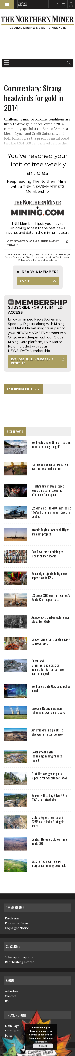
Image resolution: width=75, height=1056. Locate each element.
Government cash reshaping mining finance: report (47, 756)
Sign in (25, 280)
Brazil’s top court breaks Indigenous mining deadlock (48, 863)
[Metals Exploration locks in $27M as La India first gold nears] (15, 826)
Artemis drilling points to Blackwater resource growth (48, 732)
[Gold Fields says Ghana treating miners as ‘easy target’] (15, 451)
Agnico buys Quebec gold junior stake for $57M (50, 619)
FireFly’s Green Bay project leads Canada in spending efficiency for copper (47, 490)
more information (44, 1040)
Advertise (11, 991)
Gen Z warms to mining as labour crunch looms (47, 553)
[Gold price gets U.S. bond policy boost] (15, 695)
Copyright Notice (17, 928)
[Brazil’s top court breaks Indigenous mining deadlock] (15, 869)
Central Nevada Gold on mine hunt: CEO (49, 841)
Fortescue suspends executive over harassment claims (49, 466)
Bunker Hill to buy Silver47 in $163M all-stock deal (49, 797)
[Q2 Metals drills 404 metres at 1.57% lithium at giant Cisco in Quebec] (15, 516)
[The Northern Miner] (37, 22)
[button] (7, 4)
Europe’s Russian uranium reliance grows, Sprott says (48, 710)
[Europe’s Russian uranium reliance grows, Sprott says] (15, 716)
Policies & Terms (16, 923)
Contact (10, 996)
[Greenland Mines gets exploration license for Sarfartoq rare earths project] (15, 669)
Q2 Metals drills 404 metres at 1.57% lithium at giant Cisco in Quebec (51, 512)
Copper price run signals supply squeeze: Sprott (50, 641)
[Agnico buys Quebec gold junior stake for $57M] (15, 625)
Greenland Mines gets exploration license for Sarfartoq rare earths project (47, 667)
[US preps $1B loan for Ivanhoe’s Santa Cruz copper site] (15, 604)
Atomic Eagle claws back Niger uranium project (50, 531)
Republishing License (19, 962)
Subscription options (19, 957)
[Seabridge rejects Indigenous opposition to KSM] (15, 582)
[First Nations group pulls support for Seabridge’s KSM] (15, 782)
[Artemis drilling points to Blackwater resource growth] (15, 738)
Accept (43, 1046)
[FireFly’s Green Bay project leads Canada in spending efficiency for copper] (15, 494)
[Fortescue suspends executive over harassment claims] (15, 473)
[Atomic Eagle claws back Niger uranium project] (15, 538)
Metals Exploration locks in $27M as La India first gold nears (47, 821)
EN (65, 5)
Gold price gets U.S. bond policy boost (50, 688)
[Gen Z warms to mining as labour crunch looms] (15, 560)
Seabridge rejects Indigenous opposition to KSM (49, 575)
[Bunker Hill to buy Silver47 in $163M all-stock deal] (15, 804)
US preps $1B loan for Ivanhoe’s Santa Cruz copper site (50, 597)
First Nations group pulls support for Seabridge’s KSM (49, 775)
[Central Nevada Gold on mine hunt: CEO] (15, 847)
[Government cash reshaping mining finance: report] (15, 760)
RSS (7, 1001)
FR (70, 5)
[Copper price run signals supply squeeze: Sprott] (15, 647)
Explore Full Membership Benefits (32, 361)
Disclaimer (12, 918)
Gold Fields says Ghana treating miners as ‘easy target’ (51, 444)
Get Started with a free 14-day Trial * (33, 243)
